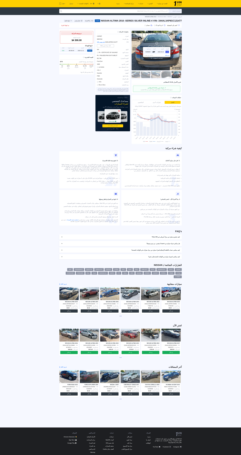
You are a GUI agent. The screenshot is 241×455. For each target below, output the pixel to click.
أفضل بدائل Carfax (108, 449)
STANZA (147, 273)
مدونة (118, 3)
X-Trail (178, 273)
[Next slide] (179, 49)
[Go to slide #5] (135, 74)
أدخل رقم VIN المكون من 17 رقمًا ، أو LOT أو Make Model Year (152, 11)
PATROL (163, 273)
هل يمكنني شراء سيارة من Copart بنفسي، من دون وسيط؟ (163, 243)
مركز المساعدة (91, 440)
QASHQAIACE (79, 269)
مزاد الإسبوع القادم (127, 449)
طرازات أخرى (157, 102)
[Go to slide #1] (176, 74)
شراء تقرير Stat (104, 45)
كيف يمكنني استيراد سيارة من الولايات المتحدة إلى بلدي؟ (164, 256)
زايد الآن (171, 311)
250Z (123, 269)
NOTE (152, 269)
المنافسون (141, 102)
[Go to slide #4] (145, 74)
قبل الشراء (92, 443)
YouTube (155, 447)
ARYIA (170, 269)
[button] (175, 11)
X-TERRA (177, 276)
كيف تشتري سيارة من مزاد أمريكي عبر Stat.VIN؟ (166, 237)
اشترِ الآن (129, 437)
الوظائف (148, 443)
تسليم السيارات (109, 446)
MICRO (112, 273)
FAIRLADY (144, 269)
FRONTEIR (80, 273)
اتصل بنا (148, 440)
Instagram (176, 447)
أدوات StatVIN (110, 440)
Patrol (129, 269)
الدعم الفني (92, 449)
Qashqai (139, 273)
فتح (167, 51)
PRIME (171, 273)
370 (119, 273)
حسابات (111, 437)
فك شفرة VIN (110, 443)
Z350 (132, 273)
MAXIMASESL (161, 269)
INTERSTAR (70, 273)
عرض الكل (167, 55)
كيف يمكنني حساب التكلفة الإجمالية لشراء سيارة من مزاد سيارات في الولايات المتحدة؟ (155, 250)
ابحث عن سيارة (114, 125)
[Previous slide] (134, 49)
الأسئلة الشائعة (91, 437)
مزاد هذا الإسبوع (127, 446)
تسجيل (71, 3)
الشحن (151, 3)
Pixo (88, 273)
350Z (70, 269)
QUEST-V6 (89, 269)
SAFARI (178, 269)
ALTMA (116, 269)
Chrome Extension (69, 437)
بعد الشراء (92, 446)
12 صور (177, 68)
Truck (94, 273)
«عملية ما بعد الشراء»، (72, 220)
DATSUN (108, 269)
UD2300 (155, 273)
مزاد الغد (129, 443)
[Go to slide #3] (156, 74)
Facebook (166, 447)
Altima (125, 273)
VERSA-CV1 (99, 269)
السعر (172, 102)
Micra (136, 269)
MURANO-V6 (103, 273)
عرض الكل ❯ (63, 284)
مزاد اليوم (129, 440)
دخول (63, 3)
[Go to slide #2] (166, 74)
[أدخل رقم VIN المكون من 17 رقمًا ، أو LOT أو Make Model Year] (61, 11)
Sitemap (92, 452)
